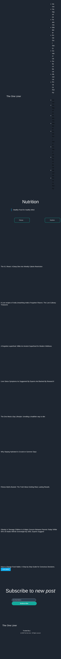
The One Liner (14, 96)
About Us (53, 76)
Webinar (53, 30)
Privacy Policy (53, 87)
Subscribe (24, 603)
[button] (52, 96)
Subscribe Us (53, 66)
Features (53, 22)
